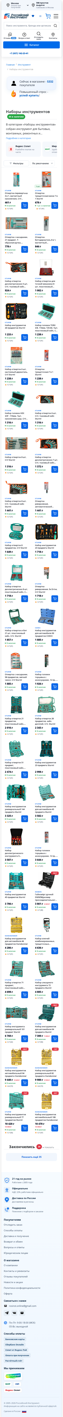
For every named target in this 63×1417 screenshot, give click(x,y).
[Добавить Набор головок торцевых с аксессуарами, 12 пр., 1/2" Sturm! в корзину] (54, 862)
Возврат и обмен (13, 1241)
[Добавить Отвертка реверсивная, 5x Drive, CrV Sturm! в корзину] (54, 598)
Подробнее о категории (18, 138)
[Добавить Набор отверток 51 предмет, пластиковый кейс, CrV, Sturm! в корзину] (24, 774)
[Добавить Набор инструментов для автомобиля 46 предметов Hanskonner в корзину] (24, 950)
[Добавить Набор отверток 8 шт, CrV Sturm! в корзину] (24, 469)
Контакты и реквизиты (17, 1270)
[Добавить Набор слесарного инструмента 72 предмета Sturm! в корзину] (54, 994)
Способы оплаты (13, 1230)
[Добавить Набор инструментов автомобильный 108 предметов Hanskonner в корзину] (54, 1128)
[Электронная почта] (22, 1313)
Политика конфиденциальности (22, 1287)
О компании (11, 1265)
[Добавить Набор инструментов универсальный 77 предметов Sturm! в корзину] (24, 1128)
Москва (15, 3)
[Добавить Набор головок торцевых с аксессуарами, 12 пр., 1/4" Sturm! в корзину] (54, 686)
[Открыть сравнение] (40, 16)
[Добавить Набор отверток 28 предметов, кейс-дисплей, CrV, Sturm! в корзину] (54, 730)
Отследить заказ (13, 1224)
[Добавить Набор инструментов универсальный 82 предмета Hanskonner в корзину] (54, 1082)
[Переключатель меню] (56, 16)
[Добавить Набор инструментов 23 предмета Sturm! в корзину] (54, 554)
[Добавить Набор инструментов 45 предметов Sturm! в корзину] (24, 906)
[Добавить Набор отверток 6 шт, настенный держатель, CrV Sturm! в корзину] (24, 381)
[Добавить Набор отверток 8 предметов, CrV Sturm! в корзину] (24, 554)
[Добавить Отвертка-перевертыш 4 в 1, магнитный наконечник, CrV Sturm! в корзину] (24, 205)
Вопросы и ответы (14, 1247)
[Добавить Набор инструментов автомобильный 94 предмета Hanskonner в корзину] (24, 1082)
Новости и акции (13, 1282)
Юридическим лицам (16, 1252)
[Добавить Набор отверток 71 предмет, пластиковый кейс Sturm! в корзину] (24, 994)
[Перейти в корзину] (48, 16)
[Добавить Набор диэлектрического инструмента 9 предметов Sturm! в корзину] (24, 862)
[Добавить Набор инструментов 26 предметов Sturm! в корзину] (24, 337)
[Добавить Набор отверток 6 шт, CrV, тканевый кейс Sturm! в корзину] (54, 425)
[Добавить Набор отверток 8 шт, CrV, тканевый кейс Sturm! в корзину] (24, 513)
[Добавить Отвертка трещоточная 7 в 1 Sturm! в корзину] (54, 381)
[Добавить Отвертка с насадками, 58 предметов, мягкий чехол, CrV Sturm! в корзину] (24, 686)
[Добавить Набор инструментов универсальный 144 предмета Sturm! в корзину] (24, 818)
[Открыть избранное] (33, 16)
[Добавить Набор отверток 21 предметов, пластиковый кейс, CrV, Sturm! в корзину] (24, 730)
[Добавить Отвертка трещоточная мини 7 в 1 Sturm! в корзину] (54, 205)
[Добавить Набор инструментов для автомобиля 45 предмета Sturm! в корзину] (54, 818)
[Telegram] (7, 1313)
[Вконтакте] (14, 1313)
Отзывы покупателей (16, 1276)
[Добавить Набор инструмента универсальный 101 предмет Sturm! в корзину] (24, 1038)
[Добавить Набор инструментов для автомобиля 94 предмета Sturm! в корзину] (54, 1038)
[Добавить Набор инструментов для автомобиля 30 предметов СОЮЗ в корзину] (54, 642)
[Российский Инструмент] (16, 16)
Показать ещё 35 (32, 1156)
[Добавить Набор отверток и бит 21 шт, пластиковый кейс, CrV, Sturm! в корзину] (24, 642)
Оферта (8, 1293)
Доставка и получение (16, 1236)
